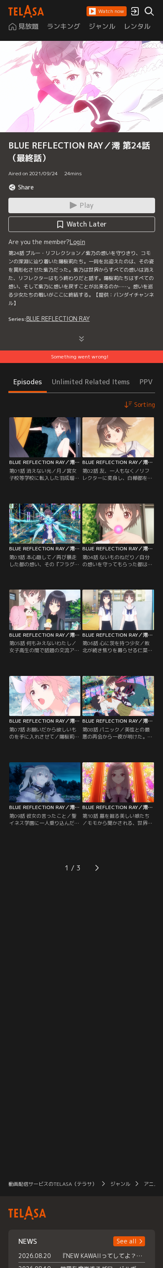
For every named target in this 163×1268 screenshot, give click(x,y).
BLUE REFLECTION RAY (58, 319)
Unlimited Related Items (91, 381)
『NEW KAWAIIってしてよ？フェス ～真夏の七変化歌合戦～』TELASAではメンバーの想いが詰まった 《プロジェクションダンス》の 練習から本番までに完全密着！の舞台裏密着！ (102, 1256)
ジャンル (120, 1183)
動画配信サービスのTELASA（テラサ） (52, 1183)
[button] (107, 11)
